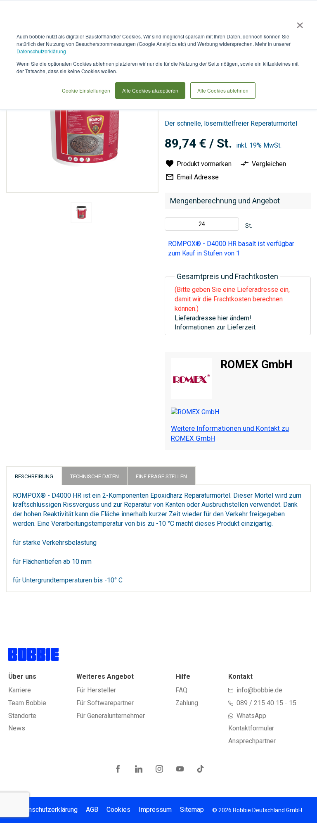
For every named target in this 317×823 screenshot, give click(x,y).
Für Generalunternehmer (110, 716)
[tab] (34, 475)
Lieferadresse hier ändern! (213, 318)
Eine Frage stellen (161, 476)
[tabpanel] (81, 214)
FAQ (181, 690)
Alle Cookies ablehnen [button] (222, 90)
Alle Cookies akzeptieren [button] (150, 90)
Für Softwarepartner (105, 703)
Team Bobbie (27, 703)
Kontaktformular (251, 728)
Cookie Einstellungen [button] (86, 90)
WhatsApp (251, 716)
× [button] (298, 22)
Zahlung (186, 703)
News (16, 728)
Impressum (155, 809)
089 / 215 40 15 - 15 (266, 703)
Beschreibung (34, 476)
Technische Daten (94, 476)
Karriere (19, 690)
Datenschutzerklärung (41, 51)
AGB (92, 809)
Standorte (22, 716)
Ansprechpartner (252, 741)
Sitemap (192, 809)
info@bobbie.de (259, 690)
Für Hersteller (96, 690)
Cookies (118, 809)
